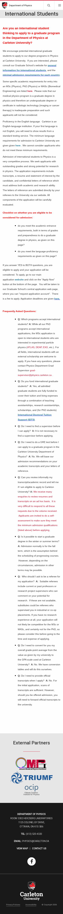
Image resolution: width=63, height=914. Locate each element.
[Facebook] (31, 861)
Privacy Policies (13, 905)
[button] (48, 5)
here (29, 91)
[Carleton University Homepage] (5, 5)
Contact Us (39, 848)
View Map (22, 848)
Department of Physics (20, 5)
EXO (45, 347)
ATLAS (30, 347)
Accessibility (31, 905)
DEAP (39, 347)
